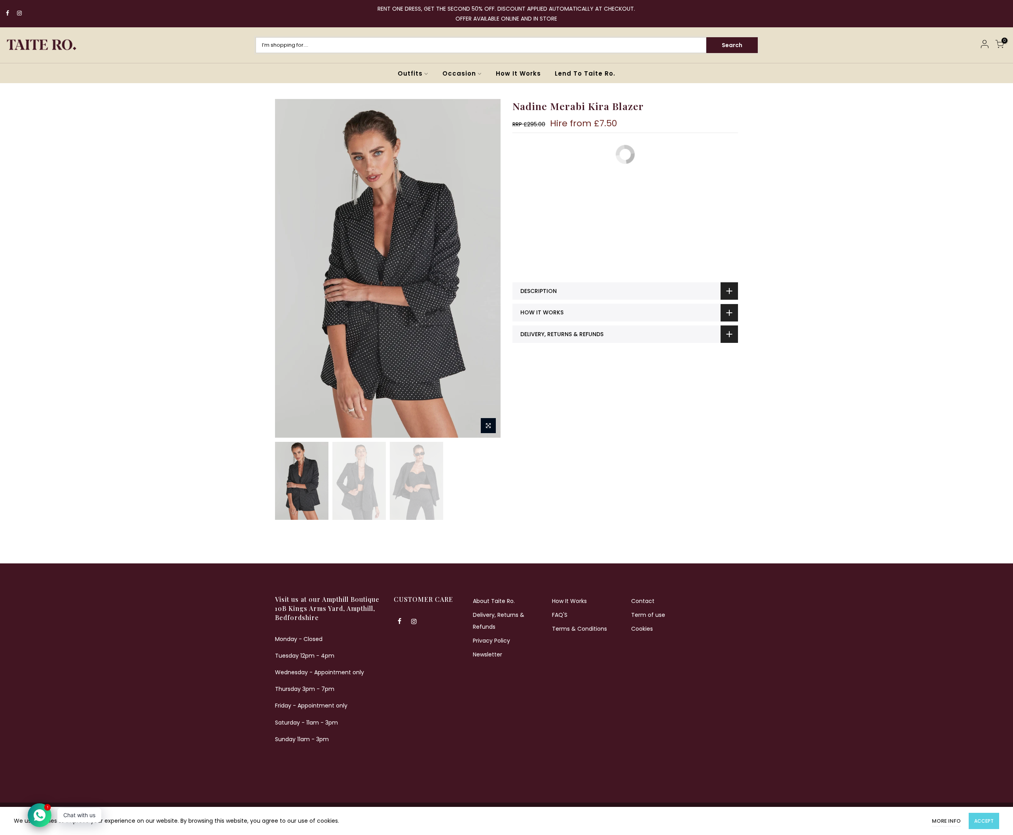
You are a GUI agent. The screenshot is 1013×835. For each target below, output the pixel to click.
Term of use (648, 615)
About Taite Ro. (494, 601)
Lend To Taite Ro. (585, 73)
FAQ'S (559, 615)
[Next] (486, 268)
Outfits (410, 73)
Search (732, 45)
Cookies (642, 629)
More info (946, 821)
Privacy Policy (491, 641)
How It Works (518, 73)
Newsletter (487, 654)
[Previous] (288, 268)
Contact (642, 601)
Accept (984, 821)
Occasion (459, 73)
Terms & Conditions (579, 629)
